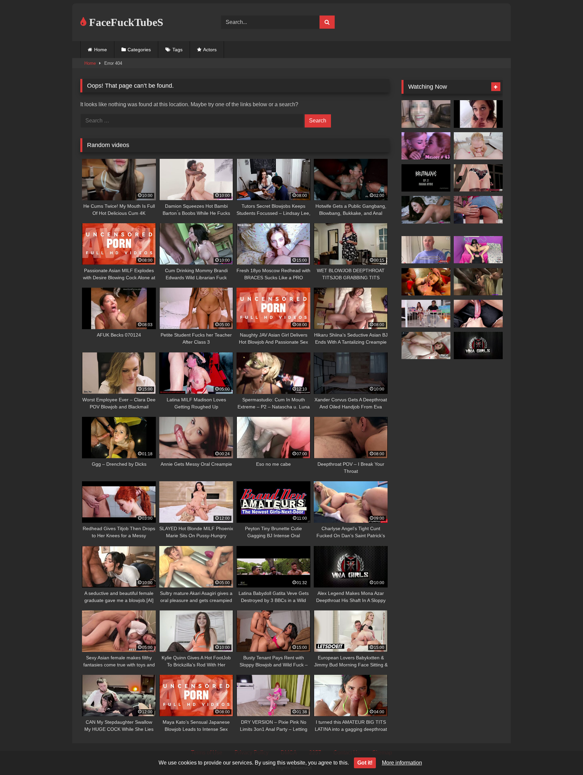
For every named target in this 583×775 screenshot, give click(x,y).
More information (402, 763)
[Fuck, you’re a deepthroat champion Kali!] (478, 282)
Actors (210, 49)
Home (100, 49)
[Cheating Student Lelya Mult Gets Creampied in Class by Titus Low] (425, 313)
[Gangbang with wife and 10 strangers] (425, 114)
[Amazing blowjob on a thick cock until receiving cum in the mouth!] (478, 313)
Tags (177, 49)
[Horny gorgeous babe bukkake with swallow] (425, 250)
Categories (139, 49)
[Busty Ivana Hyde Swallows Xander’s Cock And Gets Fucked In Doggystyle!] (425, 178)
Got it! (364, 763)
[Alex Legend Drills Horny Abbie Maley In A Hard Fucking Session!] (478, 346)
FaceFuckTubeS (124, 22)
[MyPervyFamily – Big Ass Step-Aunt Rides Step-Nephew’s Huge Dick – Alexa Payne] (425, 210)
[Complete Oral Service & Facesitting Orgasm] (478, 250)
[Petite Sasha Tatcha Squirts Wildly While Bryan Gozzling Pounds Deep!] (478, 210)
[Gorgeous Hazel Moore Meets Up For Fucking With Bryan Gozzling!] (425, 346)
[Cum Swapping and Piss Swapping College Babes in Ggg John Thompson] (425, 282)
